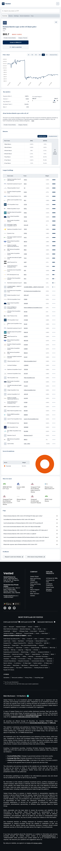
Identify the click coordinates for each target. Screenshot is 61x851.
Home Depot (44, 633)
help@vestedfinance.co (10, 595)
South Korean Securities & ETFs (11, 638)
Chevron (5, 635)
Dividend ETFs (7, 643)
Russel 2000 (15, 645)
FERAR (25, 299)
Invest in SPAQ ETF (15, 42)
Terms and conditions (17, 677)
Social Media (48, 658)
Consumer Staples (38, 658)
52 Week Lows (48, 663)
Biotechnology (25, 652)
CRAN (25, 254)
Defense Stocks (34, 665)
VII (24, 188)
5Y (46, 54)
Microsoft (11, 626)
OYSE (25, 266)
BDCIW (25, 423)
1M (36, 54)
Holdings (16, 15)
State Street (19, 647)
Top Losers (19, 667)
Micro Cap (52, 647)
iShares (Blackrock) (8, 647)
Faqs (32, 15)
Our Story (33, 591)
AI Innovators (22, 658)
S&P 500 (46, 643)
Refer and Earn (34, 593)
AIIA (25, 270)
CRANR (25, 348)
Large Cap (20, 649)
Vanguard (41, 645)
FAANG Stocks (28, 667)
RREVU (25, 439)
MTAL (25, 208)
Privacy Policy (28, 677)
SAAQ (25, 216)
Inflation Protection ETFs (19, 643)
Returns (11, 15)
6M (39, 54)
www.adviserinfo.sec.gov (34, 715)
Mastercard (19, 633)
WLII (25, 200)
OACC (25, 179)
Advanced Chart (53, 54)
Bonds (14, 641)
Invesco (26, 647)
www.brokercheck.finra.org (38, 723)
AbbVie (29, 635)
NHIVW (26, 328)
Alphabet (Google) (21, 626)
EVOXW (26, 344)
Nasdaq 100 (6, 645)
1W (32, 54)
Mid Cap (13, 649)
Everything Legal (39, 677)
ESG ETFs (30, 643)
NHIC (25, 282)
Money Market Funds (41, 641)
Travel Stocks (43, 665)
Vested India (33, 582)
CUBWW (26, 365)
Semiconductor (7, 656)
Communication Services (38, 661)
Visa (44, 629)
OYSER (25, 402)
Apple (5, 626)
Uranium (42, 638)
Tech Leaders (7, 665)
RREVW (26, 353)
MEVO (25, 241)
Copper (48, 638)
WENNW (26, 427)
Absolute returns (42, 136)
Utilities (24, 656)
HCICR (25, 357)
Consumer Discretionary (9, 661)
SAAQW (26, 303)
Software (33, 652)
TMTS (25, 229)
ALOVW (26, 398)
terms (28, 843)
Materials (30, 656)
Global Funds (50, 587)
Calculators (6, 677)
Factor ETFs (39, 643)
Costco (23, 635)
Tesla (34, 629)
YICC (25, 258)
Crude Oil (29, 638)
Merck (17, 635)
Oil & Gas (35, 649)
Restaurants (6, 654)
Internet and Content (17, 654)
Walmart (15, 631)
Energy (29, 658)
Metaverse (49, 661)
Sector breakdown (25, 15)
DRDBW (26, 414)
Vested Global (34, 576)
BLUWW (26, 431)
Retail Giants (16, 665)
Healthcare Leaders (8, 667)
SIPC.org (53, 723)
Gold (53, 638)
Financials (13, 658)
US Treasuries (29, 641)
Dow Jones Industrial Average (28, 645)
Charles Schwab (35, 647)
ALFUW (26, 373)
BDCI (25, 274)
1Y (43, 54)
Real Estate (21, 641)
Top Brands (44, 647)
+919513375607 (8, 597)
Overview (4, 15)
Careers (32, 595)
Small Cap (6, 649)
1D (28, 54)
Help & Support (34, 589)
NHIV (25, 183)
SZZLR (25, 406)
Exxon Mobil (33, 631)
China (23, 638)
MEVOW (26, 340)
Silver (35, 638)
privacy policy (38, 843)
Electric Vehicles (7, 663)
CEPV (25, 196)
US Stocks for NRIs (52, 578)
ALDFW (26, 336)
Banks (52, 654)
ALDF (25, 262)
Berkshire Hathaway (25, 629)
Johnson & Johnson (8, 633)
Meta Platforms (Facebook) (10, 629)
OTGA (25, 204)
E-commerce (17, 663)
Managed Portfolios (49, 590)
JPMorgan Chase (23, 631)
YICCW (26, 386)
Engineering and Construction (11, 652)
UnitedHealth (6, 631)
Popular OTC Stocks (8, 669)
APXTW (26, 315)
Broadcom (41, 631)
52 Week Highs (27, 663)
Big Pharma (25, 665)
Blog (31, 587)
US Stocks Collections (49, 584)
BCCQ (25, 221)
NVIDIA (36, 626)
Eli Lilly (39, 629)
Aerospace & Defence (43, 652)
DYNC (25, 233)
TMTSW (26, 369)
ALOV (25, 245)
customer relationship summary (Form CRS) (24, 717)
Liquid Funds (6, 641)
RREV (25, 249)
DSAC (25, 212)
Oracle (37, 633)
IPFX (25, 278)
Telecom (27, 654)
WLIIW (25, 324)
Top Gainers (45, 654)
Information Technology (42, 656)
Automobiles (17, 656)
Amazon (30, 626)
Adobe (12, 635)
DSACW (26, 332)
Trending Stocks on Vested (41, 667)
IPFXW (25, 311)
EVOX (25, 192)
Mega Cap (28, 649)
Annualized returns (53, 136)
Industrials (6, 658)
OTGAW (26, 320)
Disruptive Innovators (23, 661)
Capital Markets (36, 654)
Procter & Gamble (28, 633)
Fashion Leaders (37, 663)
